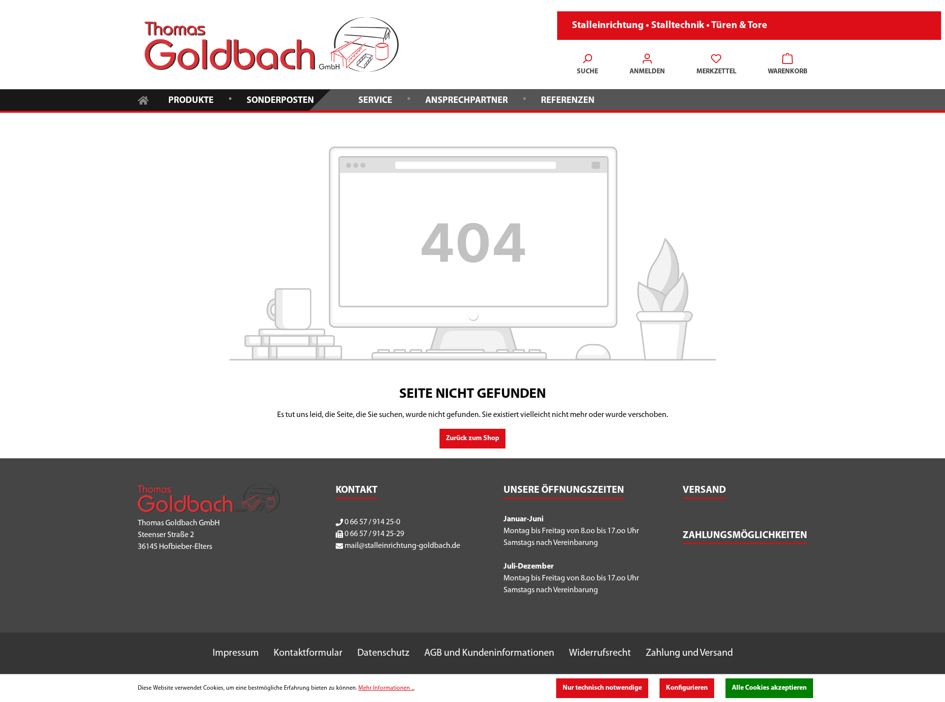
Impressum (236, 653)
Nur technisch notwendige (602, 688)
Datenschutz (383, 653)
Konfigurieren (687, 688)
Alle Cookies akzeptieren (769, 688)
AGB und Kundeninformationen (489, 653)
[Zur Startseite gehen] (271, 44)
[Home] (143, 99)
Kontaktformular (308, 653)
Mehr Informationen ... (386, 688)
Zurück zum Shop (472, 438)
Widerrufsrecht (600, 653)
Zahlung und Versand (689, 653)
